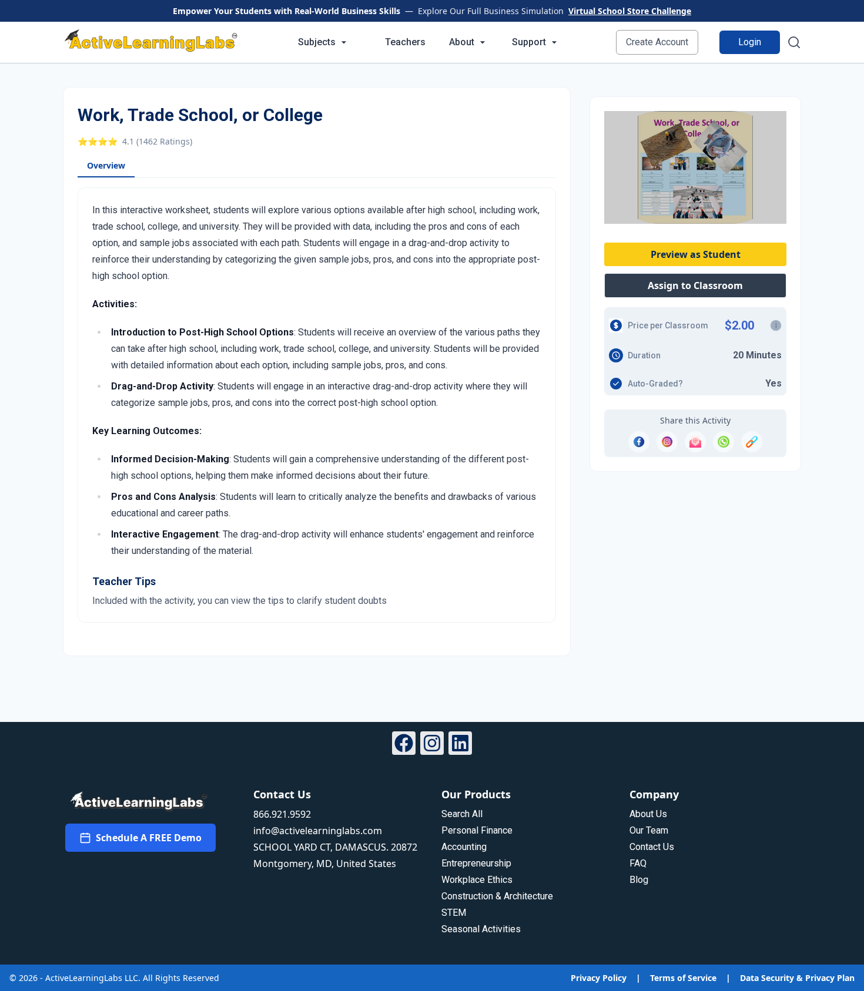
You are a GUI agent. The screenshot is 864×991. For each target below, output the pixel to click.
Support (529, 42)
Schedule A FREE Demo (149, 837)
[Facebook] (404, 744)
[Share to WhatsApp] (723, 441)
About (461, 42)
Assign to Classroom (695, 285)
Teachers (405, 42)
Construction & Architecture (497, 896)
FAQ (638, 863)
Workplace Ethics (477, 879)
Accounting (464, 846)
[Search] (794, 42)
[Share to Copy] (751, 441)
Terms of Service (683, 977)
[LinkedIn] (460, 744)
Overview (106, 165)
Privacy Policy (599, 977)
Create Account (657, 42)
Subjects (317, 42)
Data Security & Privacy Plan (797, 977)
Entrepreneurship (476, 863)
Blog (638, 879)
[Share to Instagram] (667, 441)
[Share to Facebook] (638, 441)
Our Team (648, 830)
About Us (648, 813)
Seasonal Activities (481, 929)
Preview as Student (696, 254)
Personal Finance (477, 830)
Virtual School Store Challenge (629, 10)
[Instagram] (432, 744)
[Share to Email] (695, 441)
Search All (462, 813)
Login (749, 42)
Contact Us (651, 846)
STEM (453, 912)
